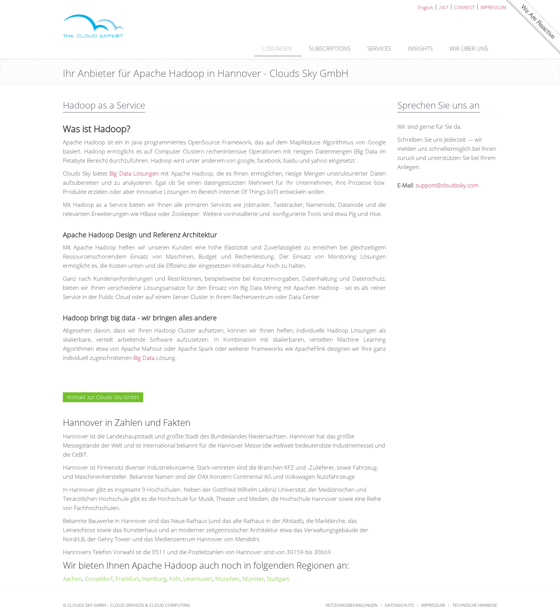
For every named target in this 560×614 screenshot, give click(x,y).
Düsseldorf (99, 578)
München (227, 578)
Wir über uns (470, 48)
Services (380, 48)
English (425, 7)
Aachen (72, 578)
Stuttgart (278, 578)
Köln (175, 578)
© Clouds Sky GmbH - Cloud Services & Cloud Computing (126, 605)
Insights (421, 48)
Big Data (144, 357)
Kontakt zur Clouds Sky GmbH (103, 397)
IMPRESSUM (493, 7)
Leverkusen (198, 578)
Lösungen (278, 48)
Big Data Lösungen (134, 173)
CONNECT (464, 7)
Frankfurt (127, 578)
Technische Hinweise (474, 605)
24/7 (443, 7)
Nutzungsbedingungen (352, 605)
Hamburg (154, 578)
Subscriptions (330, 48)
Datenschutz (399, 605)
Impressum (433, 605)
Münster (253, 578)
